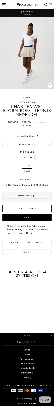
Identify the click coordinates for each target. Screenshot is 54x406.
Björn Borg (27, 102)
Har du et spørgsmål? (27, 243)
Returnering (27, 373)
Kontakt (26, 336)
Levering (27, 377)
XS (16, 157)
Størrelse (27, 152)
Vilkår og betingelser (27, 368)
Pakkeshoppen (27, 359)
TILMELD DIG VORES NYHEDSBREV (26, 385)
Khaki (27, 171)
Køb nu (27, 217)
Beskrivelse (27, 144)
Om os (27, 350)
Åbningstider (26, 342)
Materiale (27, 179)
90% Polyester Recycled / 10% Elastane (27, 185)
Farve (27, 166)
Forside (26, 97)
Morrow (32, 403)
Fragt (27, 252)
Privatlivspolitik (27, 363)
